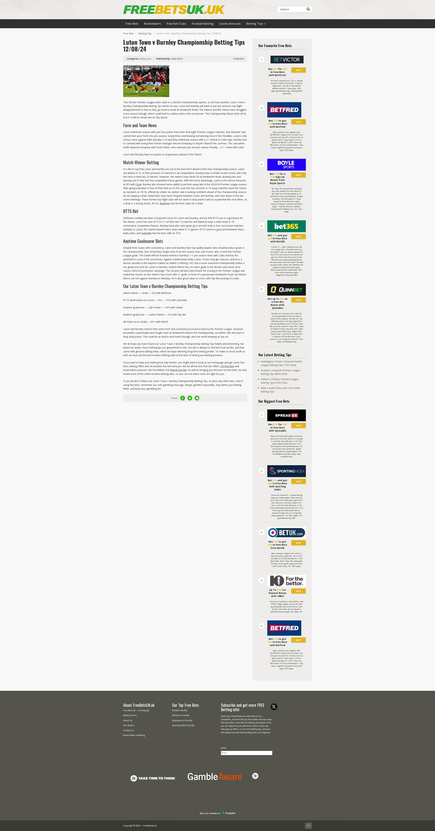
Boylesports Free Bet (182, 720)
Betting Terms (130, 715)
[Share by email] (197, 398)
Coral (138, 184)
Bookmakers (152, 23)
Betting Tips (254, 23)
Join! (298, 70)
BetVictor (165, 203)
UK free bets (227, 366)
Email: (224, 748)
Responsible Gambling (134, 735)
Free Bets (132, 23)
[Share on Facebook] (182, 398)
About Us (127, 720)
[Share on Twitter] (189, 398)
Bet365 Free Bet (179, 710)
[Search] (308, 9)
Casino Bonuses (230, 23)
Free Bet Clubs (176, 23)
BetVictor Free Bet (180, 715)
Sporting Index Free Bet (183, 725)
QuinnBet (146, 233)
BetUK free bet (178, 370)
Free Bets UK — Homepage (136, 710)
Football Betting (203, 23)
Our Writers (128, 725)
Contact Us (128, 730)
